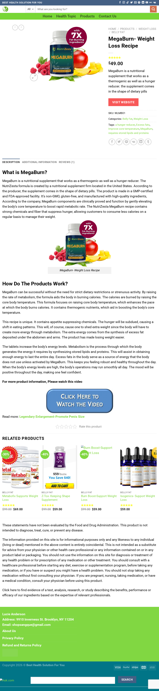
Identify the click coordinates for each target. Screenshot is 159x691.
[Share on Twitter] (119, 142)
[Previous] (2, 481)
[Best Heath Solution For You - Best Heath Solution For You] (11, 9)
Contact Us (107, 16)
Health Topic (66, 16)
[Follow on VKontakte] (154, 2)
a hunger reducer (125, 124)
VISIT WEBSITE (123, 102)
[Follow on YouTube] (147, 2)
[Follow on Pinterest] (139, 2)
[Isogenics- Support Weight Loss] (138, 467)
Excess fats (143, 124)
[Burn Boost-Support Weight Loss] (99, 467)
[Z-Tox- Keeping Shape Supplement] (60, 467)
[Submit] (153, 9)
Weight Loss (147, 28)
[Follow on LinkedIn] (143, 2)
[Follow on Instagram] (124, 2)
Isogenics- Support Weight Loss (137, 498)
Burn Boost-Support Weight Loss (99, 498)
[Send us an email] (135, 2)
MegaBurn (146, 128)
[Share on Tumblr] (148, 142)
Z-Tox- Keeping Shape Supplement (56, 498)
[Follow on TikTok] (127, 2)
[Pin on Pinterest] (126, 142)
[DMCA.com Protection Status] (10, 652)
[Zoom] (34, 77)
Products (87, 16)
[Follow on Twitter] (131, 2)
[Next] (156, 481)
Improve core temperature (123, 128)
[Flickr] (151, 2)
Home (47, 16)
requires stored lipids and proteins (128, 133)
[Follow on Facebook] (120, 2)
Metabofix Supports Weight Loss (20, 498)
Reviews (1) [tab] (67, 162)
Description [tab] (11, 162)
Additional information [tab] (39, 162)
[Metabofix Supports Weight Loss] (20, 467)
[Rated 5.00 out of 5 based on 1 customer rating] (132, 57)
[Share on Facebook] (112, 142)
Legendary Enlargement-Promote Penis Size (51, 417)
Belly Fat (118, 32)
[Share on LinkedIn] (141, 142)
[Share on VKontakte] (133, 142)
